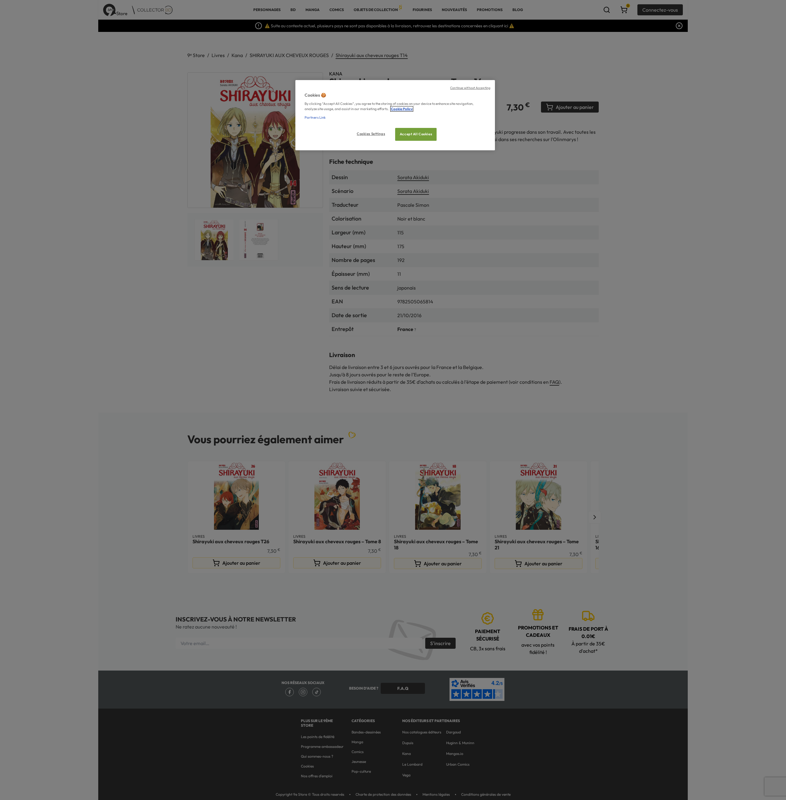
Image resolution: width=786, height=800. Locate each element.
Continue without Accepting (470, 88)
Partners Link (315, 117)
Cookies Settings (371, 134)
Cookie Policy (402, 109)
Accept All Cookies (416, 134)
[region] (395, 115)
